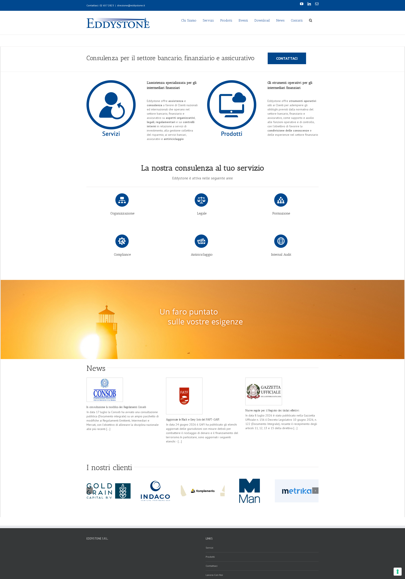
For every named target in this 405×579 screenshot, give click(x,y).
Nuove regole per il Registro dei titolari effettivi (272, 410)
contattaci (211, 565)
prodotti (210, 556)
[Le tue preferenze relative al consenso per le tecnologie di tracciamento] (398, 572)
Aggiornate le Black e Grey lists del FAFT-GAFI (192, 419)
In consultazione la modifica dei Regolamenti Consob (116, 407)
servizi (209, 547)
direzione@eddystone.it (131, 5)
